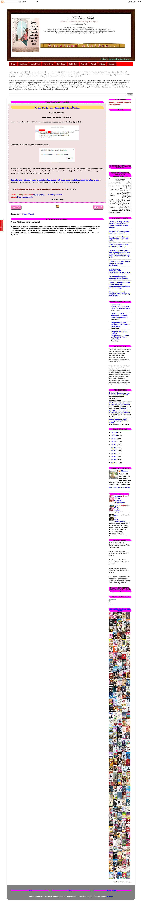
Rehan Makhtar (120, 521)
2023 (114, 432)
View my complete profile (119, 487)
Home (13, 64)
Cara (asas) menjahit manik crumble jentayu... (119, 277)
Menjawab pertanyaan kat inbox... (57, 107)
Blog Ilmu (23, 64)
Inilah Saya (73, 64)
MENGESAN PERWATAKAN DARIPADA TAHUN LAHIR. (120, 271)
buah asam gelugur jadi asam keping (119, 420)
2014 (114, 460)
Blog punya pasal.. (25, 197)
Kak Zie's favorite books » (122, 882)
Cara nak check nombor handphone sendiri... (119, 232)
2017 (114, 450)
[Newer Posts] (16, 208)
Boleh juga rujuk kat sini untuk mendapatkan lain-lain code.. (41, 189)
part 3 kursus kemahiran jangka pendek (119, 404)
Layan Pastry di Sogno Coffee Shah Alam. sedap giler (120, 337)
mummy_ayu (114, 419)
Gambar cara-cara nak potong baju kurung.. (118, 245)
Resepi (93, 64)
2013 (114, 463)
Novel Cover (48, 64)
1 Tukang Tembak (55, 195)
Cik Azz (112, 403)
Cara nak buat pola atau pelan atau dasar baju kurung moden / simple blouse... (119, 224)
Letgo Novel (35, 64)
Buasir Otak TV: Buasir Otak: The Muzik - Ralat (120, 307)
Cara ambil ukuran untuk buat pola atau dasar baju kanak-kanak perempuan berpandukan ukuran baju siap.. (119, 253)
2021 (114, 438)
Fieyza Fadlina (120, 502)
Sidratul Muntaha (116, 393)
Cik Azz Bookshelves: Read (119, 494)
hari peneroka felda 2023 (119, 394)
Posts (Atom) (28, 214)
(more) (123, 408)
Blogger (110, 896)
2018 (114, 448)
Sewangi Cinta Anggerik (118, 498)
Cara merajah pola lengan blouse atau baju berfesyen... (119, 263)
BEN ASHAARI (117, 314)
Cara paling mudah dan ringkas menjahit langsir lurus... (119, 238)
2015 (114, 456)
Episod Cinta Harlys (117, 508)
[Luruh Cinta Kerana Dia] (116, 764)
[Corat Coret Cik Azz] (109, 602)
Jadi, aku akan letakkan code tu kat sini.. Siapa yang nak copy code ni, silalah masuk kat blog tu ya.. (55, 180)
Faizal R (112, 411)
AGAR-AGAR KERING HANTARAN (120, 325)
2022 (114, 435)
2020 (114, 441)
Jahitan (102, 64)
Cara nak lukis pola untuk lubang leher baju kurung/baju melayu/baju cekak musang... (119, 285)
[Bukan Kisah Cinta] (116, 771)
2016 (114, 453)
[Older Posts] (98, 208)
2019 (114, 444)
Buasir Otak (116, 305)
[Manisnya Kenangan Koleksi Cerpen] (129, 677)
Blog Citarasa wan (118, 323)
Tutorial (84, 64)
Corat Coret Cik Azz (112, 599)
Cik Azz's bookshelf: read (120, 610)
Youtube (112, 64)
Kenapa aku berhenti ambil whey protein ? (119, 316)
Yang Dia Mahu (116, 517)
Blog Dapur (61, 64)
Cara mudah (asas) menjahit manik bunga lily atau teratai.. (119, 293)
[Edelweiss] (111, 684)
